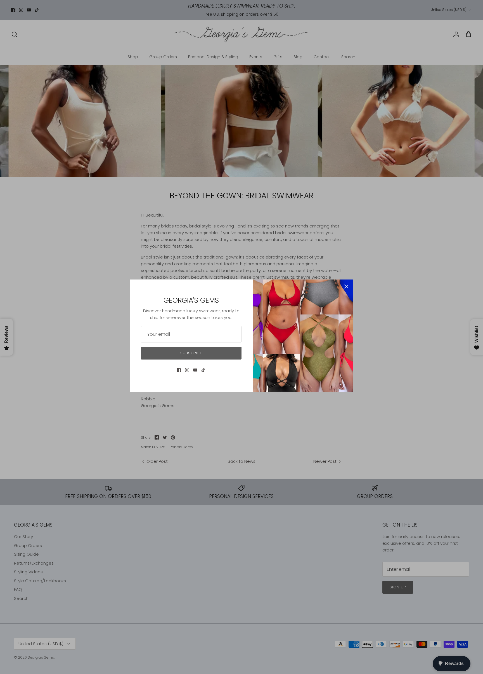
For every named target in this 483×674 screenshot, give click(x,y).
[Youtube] (195, 370)
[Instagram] (187, 370)
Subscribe (191, 353)
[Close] (346, 286)
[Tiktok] (203, 370)
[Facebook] (179, 370)
